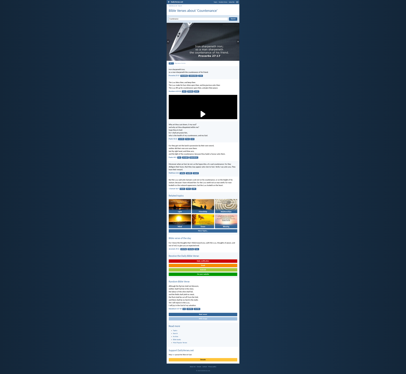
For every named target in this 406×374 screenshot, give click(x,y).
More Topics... (203, 231)
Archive (175, 336)
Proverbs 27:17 (174, 76)
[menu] (237, 3)
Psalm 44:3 (172, 157)
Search (180, 6)
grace (184, 91)
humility (189, 173)
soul (192, 139)
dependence (193, 157)
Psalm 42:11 (173, 139)
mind (200, 76)
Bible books (177, 340)
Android (203, 270)
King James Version (180, 63)
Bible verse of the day (180, 238)
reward (196, 173)
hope (187, 139)
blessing (190, 91)
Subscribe (231, 2)
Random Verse (223, 2)
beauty (182, 189)
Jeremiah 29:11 (174, 249)
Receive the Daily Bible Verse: (184, 256)
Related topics (176, 196)
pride (193, 189)
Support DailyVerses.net (181, 350)
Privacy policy (212, 367)
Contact (204, 367)
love (179, 157)
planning (183, 249)
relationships (193, 76)
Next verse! (203, 314)
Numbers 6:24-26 (175, 91)
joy (184, 309)
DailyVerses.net (173, 6)
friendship (184, 76)
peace (196, 91)
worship (181, 139)
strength (185, 157)
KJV (171, 63)
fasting (182, 173)
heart (188, 189)
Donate (203, 360)
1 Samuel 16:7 (174, 189)
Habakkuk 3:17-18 (175, 309)
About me (193, 367)
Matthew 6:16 (174, 173)
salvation (189, 309)
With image (203, 319)
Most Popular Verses (180, 343)
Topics (215, 2)
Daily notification (203, 261)
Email (203, 265)
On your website (203, 274)
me (173, 355)
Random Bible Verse (179, 281)
